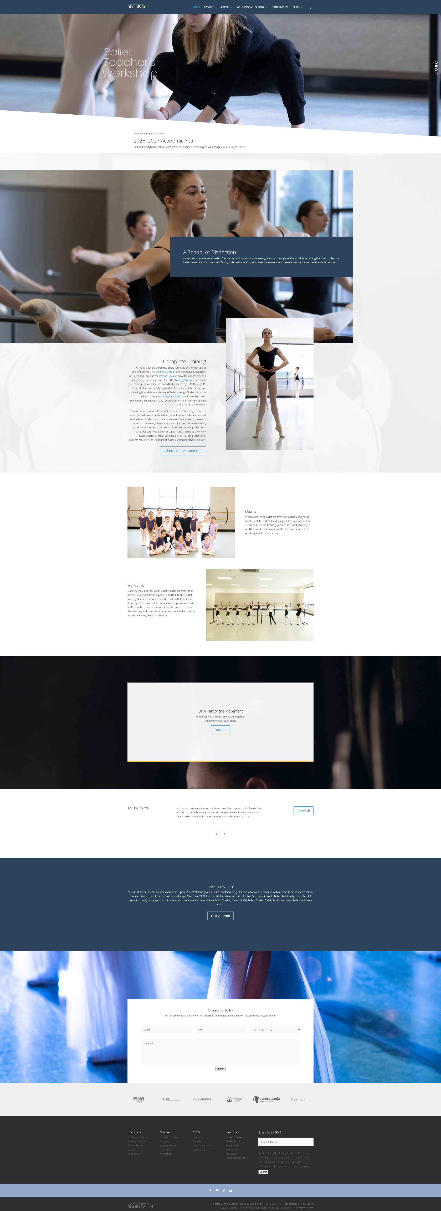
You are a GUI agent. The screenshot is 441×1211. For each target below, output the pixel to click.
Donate (221, 729)
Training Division (184, 380)
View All (303, 810)
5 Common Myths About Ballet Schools (268, 855)
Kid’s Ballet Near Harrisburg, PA (172, 855)
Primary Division (168, 376)
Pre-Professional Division (170, 396)
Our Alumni (220, 1000)
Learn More (287, 144)
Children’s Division (165, 371)
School (208, 7)
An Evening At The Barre (250, 7)
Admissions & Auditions (182, 450)
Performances (280, 7)
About (296, 7)
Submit (220, 1153)
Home (196, 7)
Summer (224, 7)
